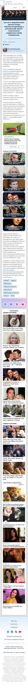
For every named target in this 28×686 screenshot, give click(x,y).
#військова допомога (11, 293)
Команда (14, 627)
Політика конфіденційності (14, 639)
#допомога (8, 289)
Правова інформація (14, 636)
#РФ (12, 296)
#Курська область (10, 286)
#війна (13, 280)
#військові (7, 283)
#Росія (6, 296)
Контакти (14, 624)
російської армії (18, 59)
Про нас (14, 621)
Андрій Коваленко (9, 73)
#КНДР (6, 280)
